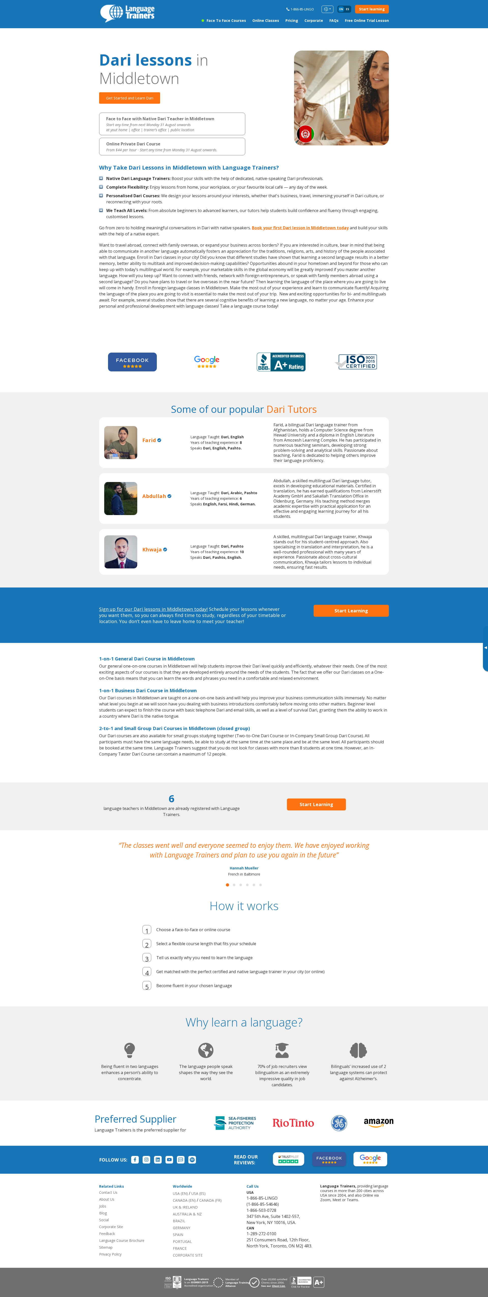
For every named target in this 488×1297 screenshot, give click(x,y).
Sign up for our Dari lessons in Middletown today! (153, 609)
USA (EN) (180, 1203)
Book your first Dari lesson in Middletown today (300, 228)
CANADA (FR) (210, 1210)
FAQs (334, 20)
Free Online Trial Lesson (367, 20)
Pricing (291, 20)
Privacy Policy (110, 1263)
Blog (103, 1222)
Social (104, 1229)
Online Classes (265, 20)
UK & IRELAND (185, 1216)
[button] (227, 894)
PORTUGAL (182, 1251)
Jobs (102, 1215)
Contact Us (108, 1202)
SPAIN (178, 1244)
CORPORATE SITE (188, 1264)
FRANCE (180, 1258)
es (347, 9)
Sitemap (106, 1257)
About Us (106, 1208)
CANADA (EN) (184, 1210)
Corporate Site (111, 1236)
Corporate (313, 20)
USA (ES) (198, 1203)
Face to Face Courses (226, 20)
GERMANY (181, 1237)
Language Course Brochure (121, 1250)
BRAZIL (179, 1230)
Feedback (107, 1243)
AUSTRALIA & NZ (187, 1223)
